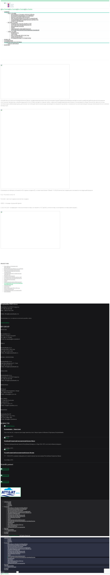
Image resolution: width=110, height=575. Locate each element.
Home (2, 55)
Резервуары (15, 33)
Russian (10, 505)
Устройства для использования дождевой (25, 30)
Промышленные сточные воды (21, 38)
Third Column (12, 31)
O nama (6, 532)
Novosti (6, 528)
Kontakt (6, 533)
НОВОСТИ (7, 39)
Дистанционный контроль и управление (24, 18)
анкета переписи (13, 43)
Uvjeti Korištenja (5, 322)
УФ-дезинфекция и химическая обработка (24, 20)
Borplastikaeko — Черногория (12, 429)
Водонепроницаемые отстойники (22, 16)
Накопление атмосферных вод (21, 29)
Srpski (9, 503)
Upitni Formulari (12, 530)
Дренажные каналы (9, 279)
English (10, 504)
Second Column (13, 22)
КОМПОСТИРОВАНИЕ (17, 21)
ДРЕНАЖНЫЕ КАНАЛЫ (17, 26)
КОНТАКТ (7, 45)
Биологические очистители (20, 17)
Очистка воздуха (16, 36)
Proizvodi (6, 506)
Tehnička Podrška (9, 529)
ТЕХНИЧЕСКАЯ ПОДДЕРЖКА (13, 42)
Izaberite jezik (7, 501)
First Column (12, 13)
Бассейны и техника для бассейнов (22, 14)
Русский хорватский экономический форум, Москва (19, 452)
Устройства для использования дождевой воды (13, 283)
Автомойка (7, 291)
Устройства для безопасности (21, 25)
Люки (13, 27)
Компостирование (9, 276)
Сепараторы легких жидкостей (21, 23)
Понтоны (14, 34)
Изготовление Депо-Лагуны (20, 35)
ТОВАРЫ (6, 11)
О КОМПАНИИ (8, 40)
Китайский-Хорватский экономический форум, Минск (19, 441)
